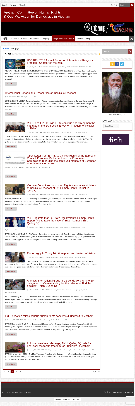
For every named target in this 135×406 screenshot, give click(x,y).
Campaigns (46, 39)
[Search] (132, 5)
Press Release (64, 132)
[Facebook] (114, 5)
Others (27, 167)
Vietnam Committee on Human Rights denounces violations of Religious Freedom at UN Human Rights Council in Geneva (62, 188)
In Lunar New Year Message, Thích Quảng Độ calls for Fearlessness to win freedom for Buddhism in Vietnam (59, 344)
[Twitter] (116, 5)
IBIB (49, 350)
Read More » (11, 84)
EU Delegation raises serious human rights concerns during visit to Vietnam (49, 316)
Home (5, 38)
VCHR (72, 132)
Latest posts (50, 132)
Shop (88, 39)
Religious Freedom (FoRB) (62, 39)
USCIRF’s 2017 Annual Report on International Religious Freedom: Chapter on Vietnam (60, 61)
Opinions (80, 39)
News (23, 39)
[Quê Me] (67, 29)
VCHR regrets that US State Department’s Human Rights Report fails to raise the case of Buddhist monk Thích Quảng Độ (60, 220)
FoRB (68, 67)
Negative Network (126, 392)
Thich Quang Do (74, 227)
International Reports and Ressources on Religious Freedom (40, 92)
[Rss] (112, 5)
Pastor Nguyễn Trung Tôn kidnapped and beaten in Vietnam (62, 253)
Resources (34, 39)
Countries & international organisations (53, 67)
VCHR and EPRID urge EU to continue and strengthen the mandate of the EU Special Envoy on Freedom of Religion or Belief (61, 126)
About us (13, 39)
